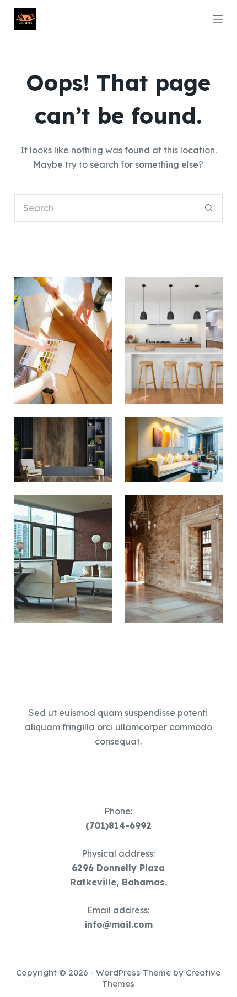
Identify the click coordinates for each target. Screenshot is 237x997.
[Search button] (209, 208)
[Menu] (218, 19)
